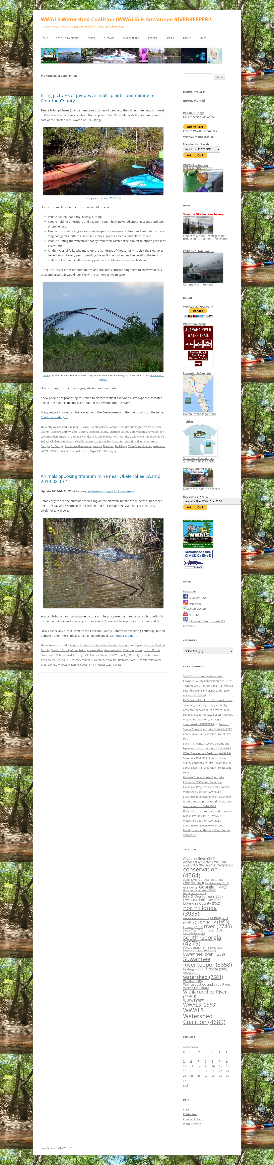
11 (191, 1066)
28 (213, 1075)
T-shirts (188, 421)
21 (213, 1071)
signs (147, 441)
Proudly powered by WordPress (58, 1148)
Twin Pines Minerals (140, 446)
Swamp (113, 427)
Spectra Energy (195, 947)
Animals (148, 427)
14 (213, 1066)
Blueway (222, 865)
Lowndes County (201, 903)
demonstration (62, 436)
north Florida (120, 436)
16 (227, 1066)
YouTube (193, 615)
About (187, 38)
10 (184, 1066)
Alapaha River (199, 858)
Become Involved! (67, 38)
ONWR (79, 441)
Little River (209, 900)
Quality (84, 427)
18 (191, 1071)
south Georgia (56, 660)
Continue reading (54, 417)
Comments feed (192, 1119)
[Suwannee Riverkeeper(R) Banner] (198, 558)
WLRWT (193, 1000)
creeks (190, 879)
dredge (76, 436)
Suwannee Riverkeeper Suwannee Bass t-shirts (199, 459)
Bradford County (61, 432)
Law (190, 900)
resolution (130, 441)
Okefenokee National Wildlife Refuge (62, 655)
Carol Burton (79, 432)
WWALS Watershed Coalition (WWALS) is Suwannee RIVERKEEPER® (127, 19)
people (88, 441)
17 (184, 1071)
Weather (193, 981)
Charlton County (98, 432)
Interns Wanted (194, 100)
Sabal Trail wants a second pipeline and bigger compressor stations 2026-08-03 (208, 690)
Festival (216, 879)
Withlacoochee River (205, 994)
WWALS (45, 451)
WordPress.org (192, 1124)
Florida (86, 436)
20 (206, 1071)
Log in (186, 1109)
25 (191, 1075)
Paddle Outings (193, 113)
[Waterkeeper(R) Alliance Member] (193, 567)
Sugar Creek (205, 950)
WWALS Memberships (198, 137)
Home (44, 38)
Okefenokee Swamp (62, 441)
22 (220, 1071)
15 (220, 1066)
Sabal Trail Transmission (203, 930)
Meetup (201, 608)
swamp (97, 446)
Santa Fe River (194, 933)
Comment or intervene (198, 284)
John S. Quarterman (203, 896)
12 (198, 1066)
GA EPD (190, 887)
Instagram (194, 604)
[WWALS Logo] (198, 546)
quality (106, 441)
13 (206, 1066)
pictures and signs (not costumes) (111, 491)
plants (97, 441)
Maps (203, 38)
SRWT (188, 950)
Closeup (46, 375)
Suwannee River (204, 954)
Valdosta (215, 968)
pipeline (192, 922)
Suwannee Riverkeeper (78, 446)
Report (152, 38)
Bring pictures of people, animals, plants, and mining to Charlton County (98, 97)
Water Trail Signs (194, 324)
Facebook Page (197, 597)
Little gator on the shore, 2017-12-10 (103, 198)
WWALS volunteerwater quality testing (197, 166)
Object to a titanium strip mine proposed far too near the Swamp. (206, 237)
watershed (159, 446)
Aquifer (190, 865)
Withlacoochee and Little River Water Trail (206, 986)
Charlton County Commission (127, 432)
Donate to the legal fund (199, 414)
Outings (109, 38)
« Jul (185, 1085)
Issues (170, 38)
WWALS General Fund (198, 306)
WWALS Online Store (197, 468)
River (104, 427)
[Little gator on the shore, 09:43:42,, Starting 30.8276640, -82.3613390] (103, 194)
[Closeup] (103, 371)
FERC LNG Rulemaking (198, 251)
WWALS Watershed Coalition (68, 451)
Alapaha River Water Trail (204, 862)
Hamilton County (194, 893)
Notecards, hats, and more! (201, 489)
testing (193, 969)
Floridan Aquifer (217, 883)
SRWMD (215, 947)
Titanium (124, 427)
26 (198, 1075)
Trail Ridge (121, 446)
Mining (74, 427)
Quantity (94, 427)
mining (107, 436)
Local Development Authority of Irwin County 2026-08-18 (206, 830)
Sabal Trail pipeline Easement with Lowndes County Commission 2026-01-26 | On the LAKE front (207, 681)
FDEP (203, 879)
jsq (114, 451)
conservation (95, 650)
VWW (191, 972)
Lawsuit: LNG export (197, 373)
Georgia (213, 887)
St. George (57, 446)
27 (206, 1075)
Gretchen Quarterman (199, 890)
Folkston (96, 436)
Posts (91, 38)
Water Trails (131, 38)
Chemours (152, 432)
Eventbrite (189, 591)
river (140, 441)
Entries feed (190, 1114)
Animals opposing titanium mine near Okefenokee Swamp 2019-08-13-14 (100, 478)
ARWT (205, 865)
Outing (219, 918)
